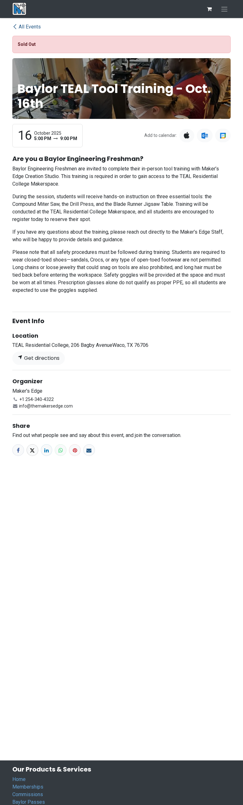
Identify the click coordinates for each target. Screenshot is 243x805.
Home (19, 779)
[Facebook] (18, 450)
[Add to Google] (223, 135)
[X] (32, 450)
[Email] (89, 450)
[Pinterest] (75, 450)
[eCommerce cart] (209, 9)
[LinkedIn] (47, 450)
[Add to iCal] (186, 135)
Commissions (27, 794)
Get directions (41, 358)
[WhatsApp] (60, 450)
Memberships (27, 787)
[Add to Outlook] (204, 135)
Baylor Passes (28, 802)
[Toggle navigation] (224, 9)
